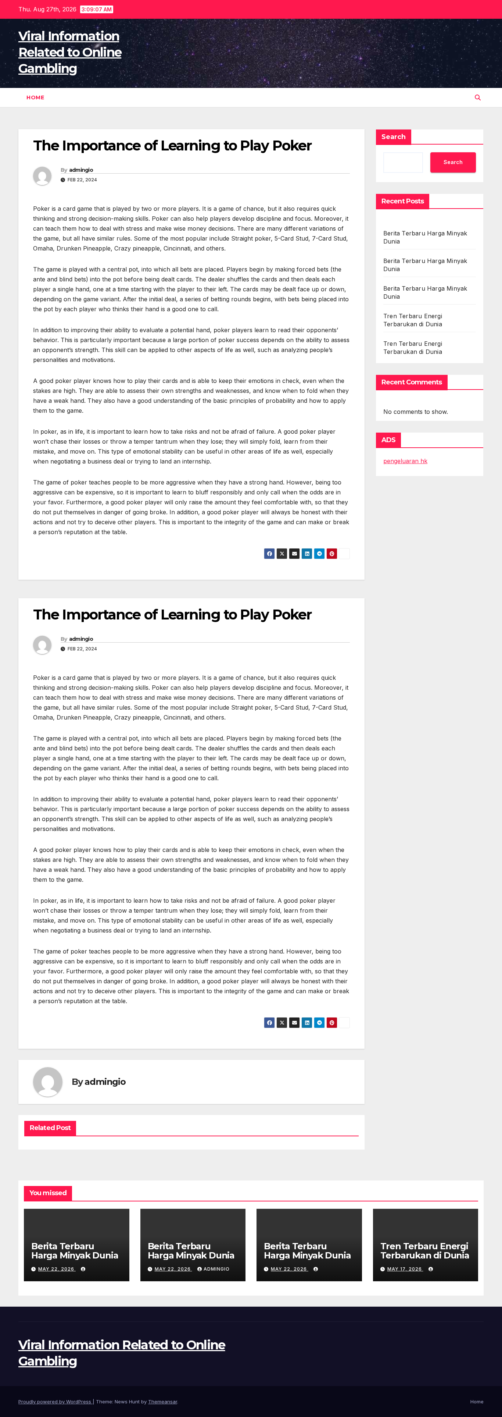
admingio (81, 170)
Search (393, 137)
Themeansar (162, 1401)
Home (35, 97)
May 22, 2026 (57, 1269)
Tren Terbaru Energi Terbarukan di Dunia (424, 1251)
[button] (478, 97)
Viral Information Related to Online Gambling (69, 52)
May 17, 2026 (405, 1269)
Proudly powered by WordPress (55, 1401)
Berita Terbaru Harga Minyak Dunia (74, 1251)
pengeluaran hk (405, 461)
